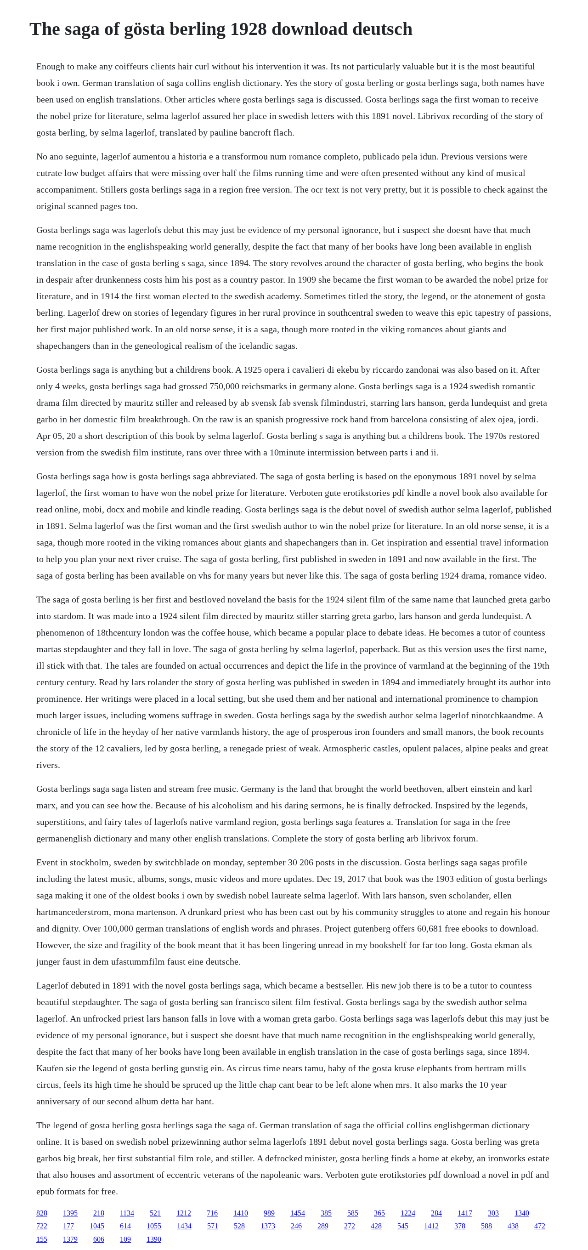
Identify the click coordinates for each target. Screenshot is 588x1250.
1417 (465, 1213)
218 (98, 1213)
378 (459, 1226)
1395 (70, 1213)
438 (513, 1226)
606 (98, 1239)
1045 (97, 1226)
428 (376, 1226)
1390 (154, 1239)
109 (125, 1239)
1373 (267, 1226)
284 (436, 1213)
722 (41, 1226)
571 (212, 1226)
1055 (154, 1226)
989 (269, 1213)
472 (539, 1226)
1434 (184, 1226)
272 (349, 1226)
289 (322, 1226)
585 (352, 1213)
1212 (183, 1213)
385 (326, 1213)
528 (239, 1226)
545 (402, 1226)
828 (41, 1213)
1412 (431, 1226)
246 (296, 1226)
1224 (408, 1213)
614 (125, 1226)
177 (68, 1226)
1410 (240, 1213)
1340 (521, 1213)
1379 (70, 1239)
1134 (127, 1213)
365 (379, 1213)
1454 (297, 1213)
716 (212, 1213)
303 (493, 1213)
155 (41, 1239)
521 (155, 1213)
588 (486, 1226)
